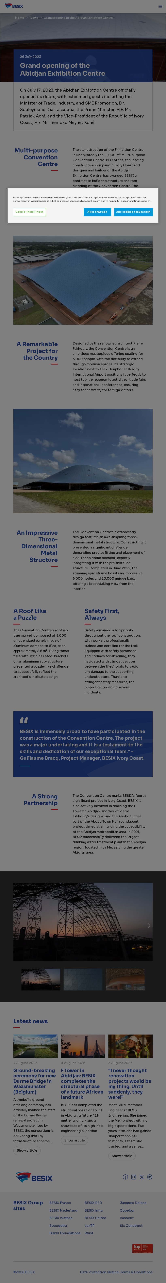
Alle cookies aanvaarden (133, 211)
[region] (83, 205)
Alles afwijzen (97, 211)
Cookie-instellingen (29, 211)
